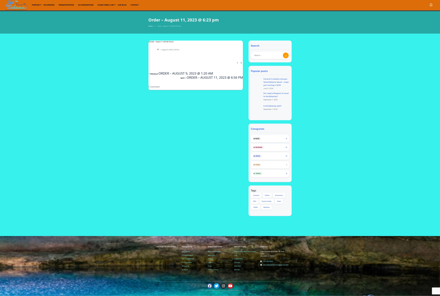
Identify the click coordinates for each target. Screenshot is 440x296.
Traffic (255, 207)
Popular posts (259, 71)
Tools (279, 201)
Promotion (279, 195)
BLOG (257, 139)
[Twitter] (216, 286)
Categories (257, 129)
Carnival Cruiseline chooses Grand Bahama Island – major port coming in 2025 (276, 82)
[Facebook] (209, 286)
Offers (267, 195)
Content (256, 195)
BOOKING (258, 147)
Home (150, 26)
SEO (254, 201)
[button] (431, 4)
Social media (266, 201)
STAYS (257, 165)
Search (255, 45)
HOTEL (257, 156)
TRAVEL (258, 173)
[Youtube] (230, 286)
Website (266, 207)
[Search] (286, 55)
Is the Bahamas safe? (272, 106)
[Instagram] (223, 286)
